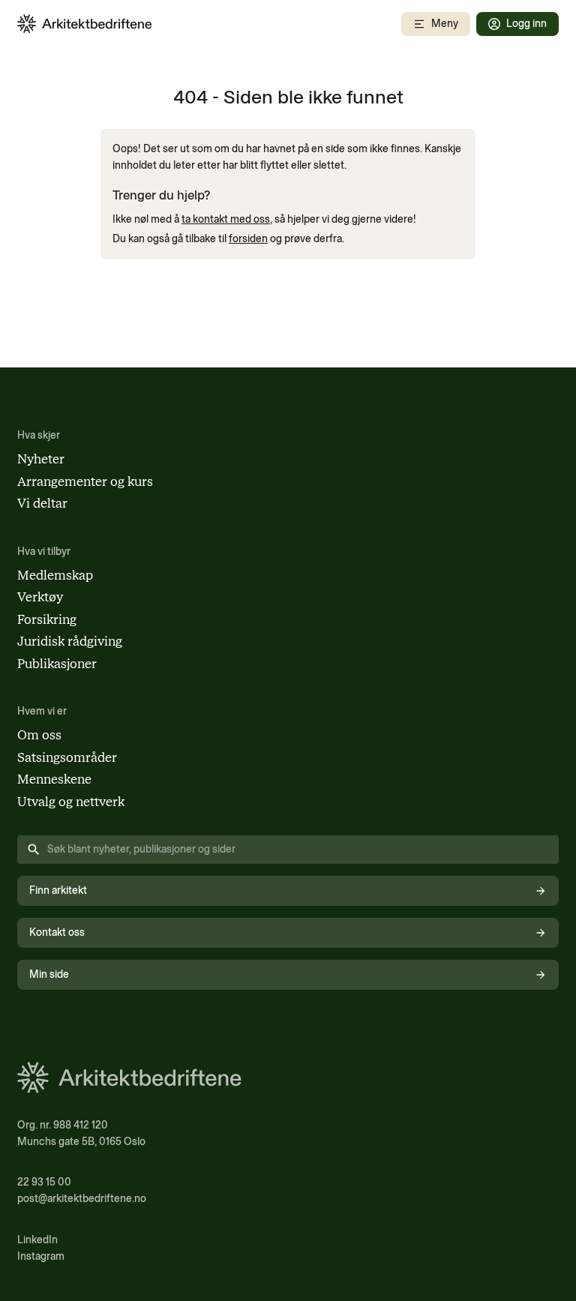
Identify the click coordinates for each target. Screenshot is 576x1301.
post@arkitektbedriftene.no (81, 1198)
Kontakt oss (57, 932)
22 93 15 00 (44, 1182)
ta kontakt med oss (226, 219)
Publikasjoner (57, 663)
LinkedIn (37, 1240)
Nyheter (40, 458)
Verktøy (40, 596)
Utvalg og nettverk (70, 801)
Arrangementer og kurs (85, 481)
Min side (49, 974)
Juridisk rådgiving (69, 641)
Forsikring (46, 619)
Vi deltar (42, 503)
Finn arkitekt (58, 890)
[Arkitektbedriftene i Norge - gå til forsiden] (84, 23)
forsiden (248, 238)
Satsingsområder (67, 757)
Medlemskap (55, 575)
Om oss (39, 734)
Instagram (40, 1256)
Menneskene (54, 779)
